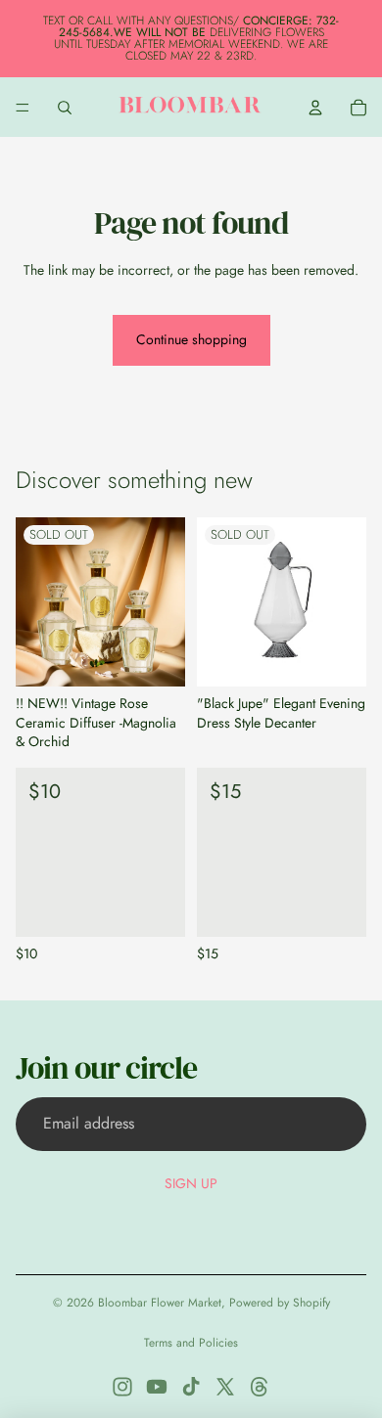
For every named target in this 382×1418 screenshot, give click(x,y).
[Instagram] (122, 1386)
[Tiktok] (191, 1386)
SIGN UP (191, 1183)
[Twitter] (225, 1386)
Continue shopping (191, 339)
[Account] (315, 107)
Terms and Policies (191, 1343)
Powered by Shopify (279, 1302)
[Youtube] (156, 1386)
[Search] (64, 107)
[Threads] (259, 1386)
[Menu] (22, 107)
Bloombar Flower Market (159, 1302)
